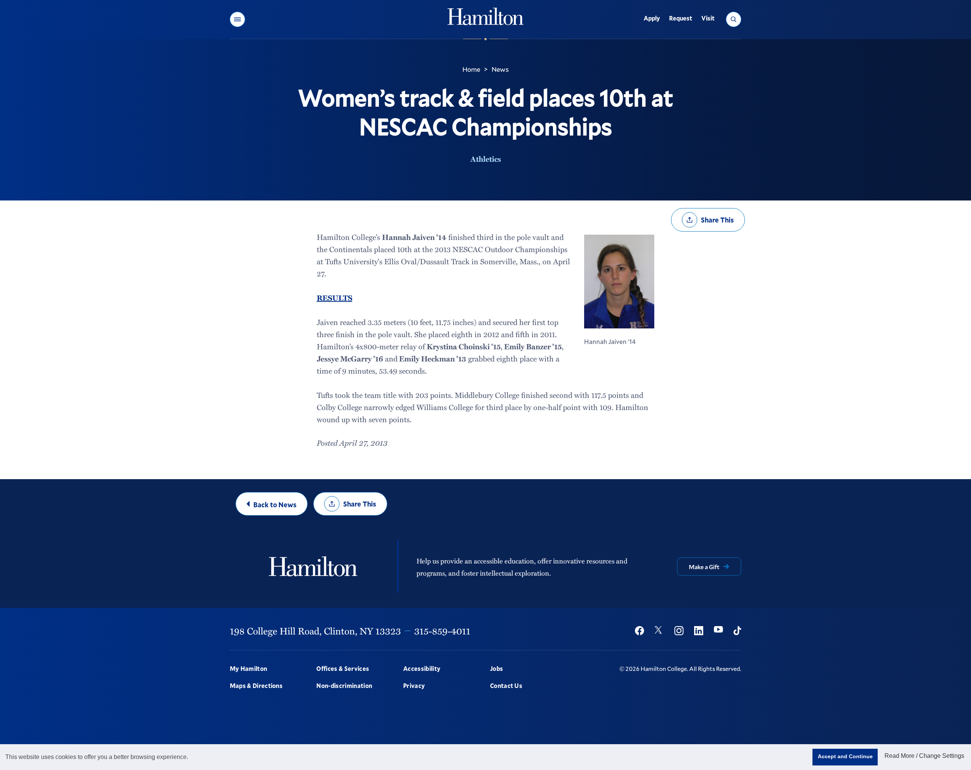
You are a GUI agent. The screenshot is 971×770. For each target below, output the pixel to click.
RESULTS (334, 297)
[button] (237, 19)
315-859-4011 (442, 630)
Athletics (485, 158)
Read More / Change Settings (924, 756)
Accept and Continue (845, 756)
